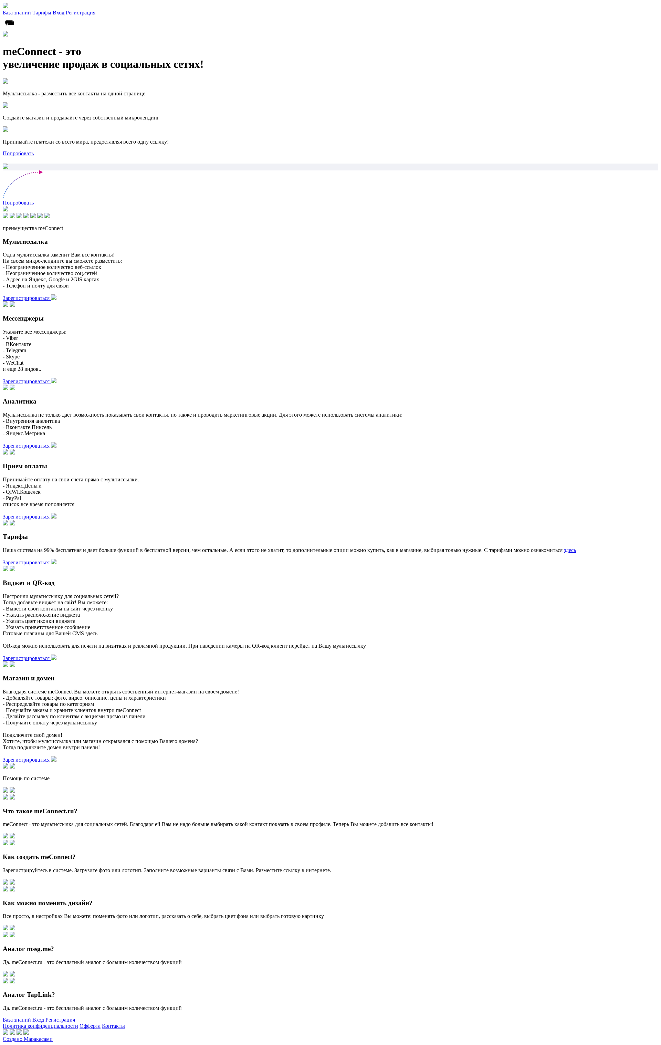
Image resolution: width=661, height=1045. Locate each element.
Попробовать (18, 153)
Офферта (90, 1026)
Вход (58, 12)
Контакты (113, 1026)
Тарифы (41, 12)
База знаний (17, 12)
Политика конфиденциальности (40, 1026)
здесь (570, 550)
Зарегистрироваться (27, 298)
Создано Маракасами (28, 1039)
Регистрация (80, 12)
